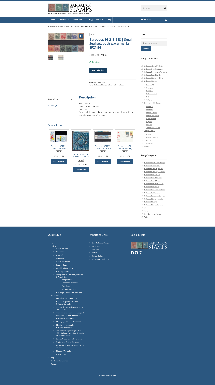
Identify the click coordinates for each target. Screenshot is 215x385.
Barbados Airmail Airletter (153, 66)
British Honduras (152, 116)
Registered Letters (68, 289)
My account (96, 246)
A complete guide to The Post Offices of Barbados (67, 302)
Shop (109, 20)
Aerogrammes (67, 279)
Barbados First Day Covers (153, 69)
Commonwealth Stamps (152, 103)
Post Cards (66, 286)
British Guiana (151, 113)
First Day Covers (62, 271)
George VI (149, 91)
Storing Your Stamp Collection (67, 342)
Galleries (63, 20)
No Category (148, 143)
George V (149, 88)
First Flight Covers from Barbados (69, 292)
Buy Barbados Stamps (59, 361)
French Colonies (152, 137)
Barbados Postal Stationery (154, 184)
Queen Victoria (62, 248)
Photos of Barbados (63, 351)
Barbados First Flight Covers (154, 172)
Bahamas (149, 107)
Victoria (149, 100)
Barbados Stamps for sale (153, 205)
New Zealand (151, 119)
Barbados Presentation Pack (154, 190)
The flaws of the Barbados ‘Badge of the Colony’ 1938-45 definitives (70, 314)
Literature (147, 141)
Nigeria (149, 122)
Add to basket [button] (58, 161)
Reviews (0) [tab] (52, 105)
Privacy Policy (97, 256)
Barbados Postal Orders (152, 181)
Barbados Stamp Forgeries (153, 199)
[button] (81, 36)
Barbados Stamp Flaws (65, 318)
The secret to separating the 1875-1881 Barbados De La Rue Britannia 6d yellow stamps (70, 333)
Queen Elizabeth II (63, 261)
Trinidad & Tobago (153, 128)
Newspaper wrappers (70, 283)
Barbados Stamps (63, 26)
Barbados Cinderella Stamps (154, 163)
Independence (151, 94)
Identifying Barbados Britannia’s (68, 322)
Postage (146, 146)
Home (52, 20)
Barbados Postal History (152, 178)
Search (146, 49)
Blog (90, 20)
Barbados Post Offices (152, 175)
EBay (145, 208)
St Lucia (149, 125)
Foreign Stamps (149, 131)
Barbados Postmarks (151, 187)
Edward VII (75, 26)
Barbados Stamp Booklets (153, 78)
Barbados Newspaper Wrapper (155, 72)
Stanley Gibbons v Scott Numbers (69, 339)
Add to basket (98, 70)
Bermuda (149, 110)
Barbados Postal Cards (152, 75)
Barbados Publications (152, 193)
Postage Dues (61, 265)
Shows (146, 211)
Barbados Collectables (152, 166)
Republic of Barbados (64, 268)
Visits (146, 217)
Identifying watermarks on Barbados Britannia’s (66, 326)
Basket (94, 253)
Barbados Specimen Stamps (154, 196)
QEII (147, 97)
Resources (77, 20)
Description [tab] (53, 99)
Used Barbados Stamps (152, 214)
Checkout (95, 249)
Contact (99, 20)
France (148, 134)
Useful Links (61, 354)
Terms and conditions (100, 259)
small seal (120, 85)
